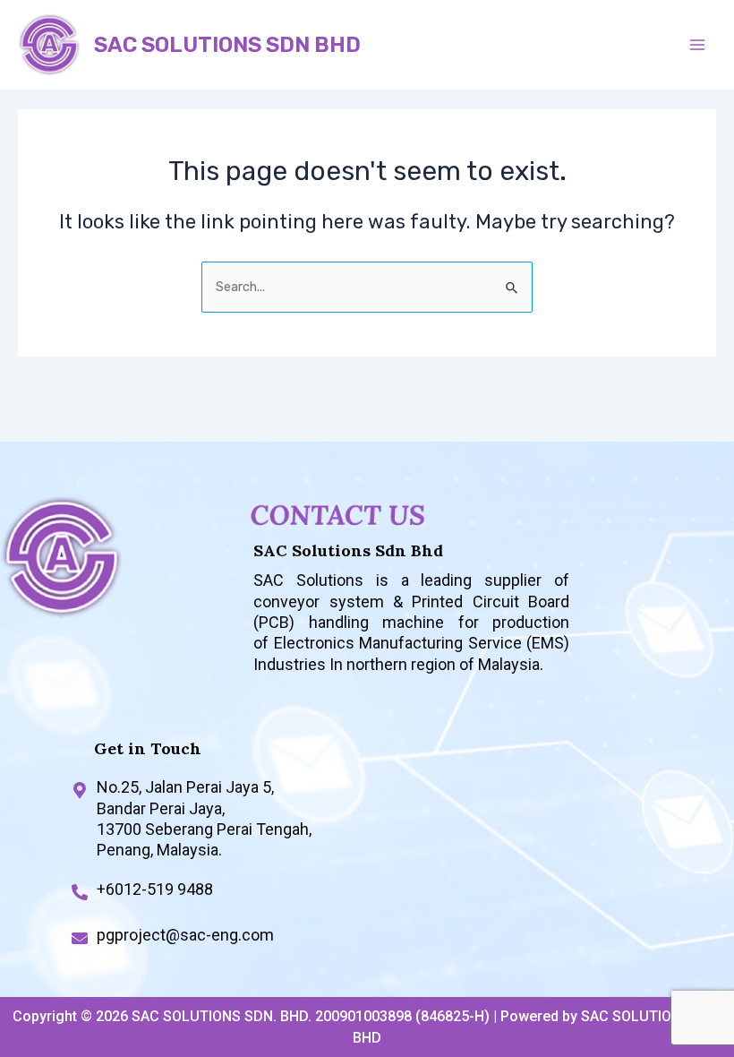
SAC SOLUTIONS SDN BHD (227, 44)
